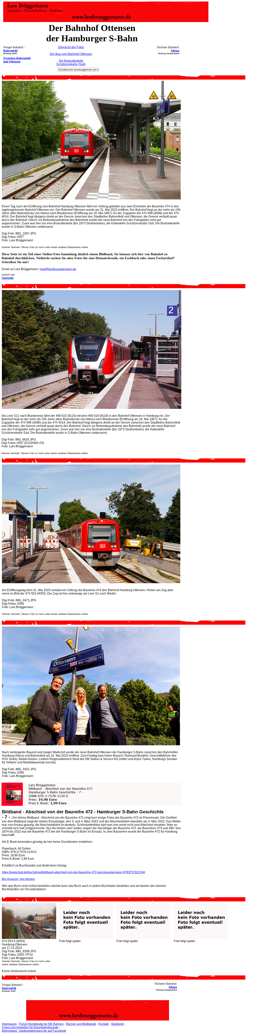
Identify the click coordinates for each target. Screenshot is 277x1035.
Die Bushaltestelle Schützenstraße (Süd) (71, 62)
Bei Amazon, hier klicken (18, 879)
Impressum (9, 1024)
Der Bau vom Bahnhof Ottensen (71, 54)
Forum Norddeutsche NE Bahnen (41, 1024)
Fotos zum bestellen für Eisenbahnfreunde (30, 1027)
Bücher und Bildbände (81, 1024)
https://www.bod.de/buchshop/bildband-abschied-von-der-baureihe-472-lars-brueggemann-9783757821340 (73, 872)
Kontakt (104, 1024)
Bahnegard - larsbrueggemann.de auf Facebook (34, 1030)
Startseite (117, 1024)
